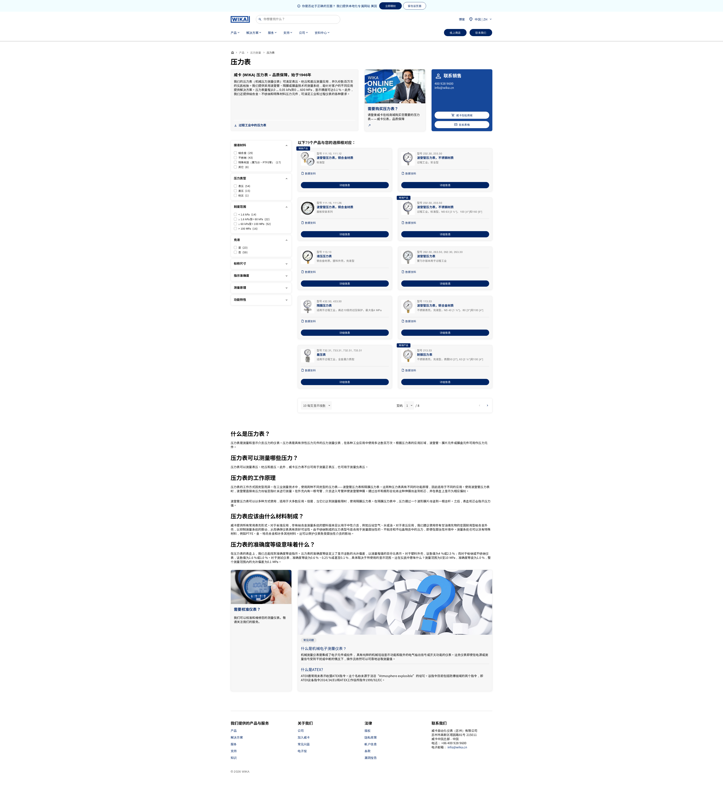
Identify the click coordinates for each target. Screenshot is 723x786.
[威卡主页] (240, 19)
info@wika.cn (444, 87)
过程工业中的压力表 (252, 125)
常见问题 (308, 640)
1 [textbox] (407, 405)
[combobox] (316, 405)
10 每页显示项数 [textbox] (314, 405)
